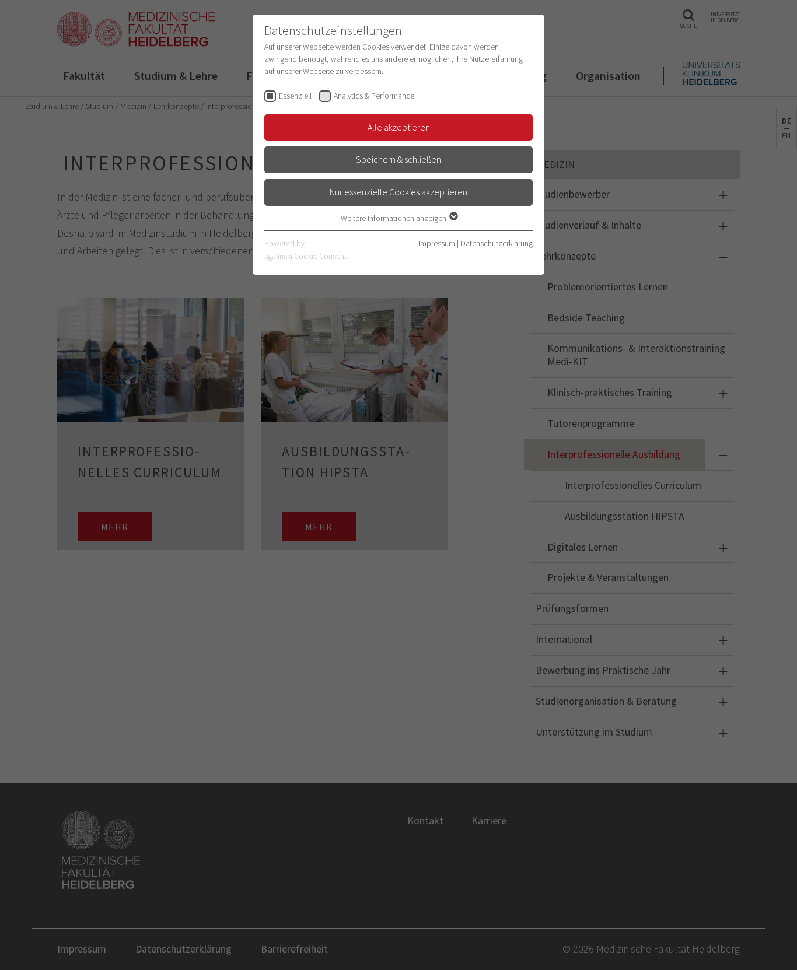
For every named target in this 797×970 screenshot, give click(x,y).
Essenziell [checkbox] (295, 95)
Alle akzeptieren (399, 127)
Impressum (436, 243)
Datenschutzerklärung (496, 243)
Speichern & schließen (398, 159)
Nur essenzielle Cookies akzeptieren (398, 192)
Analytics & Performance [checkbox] (374, 95)
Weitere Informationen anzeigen (394, 218)
